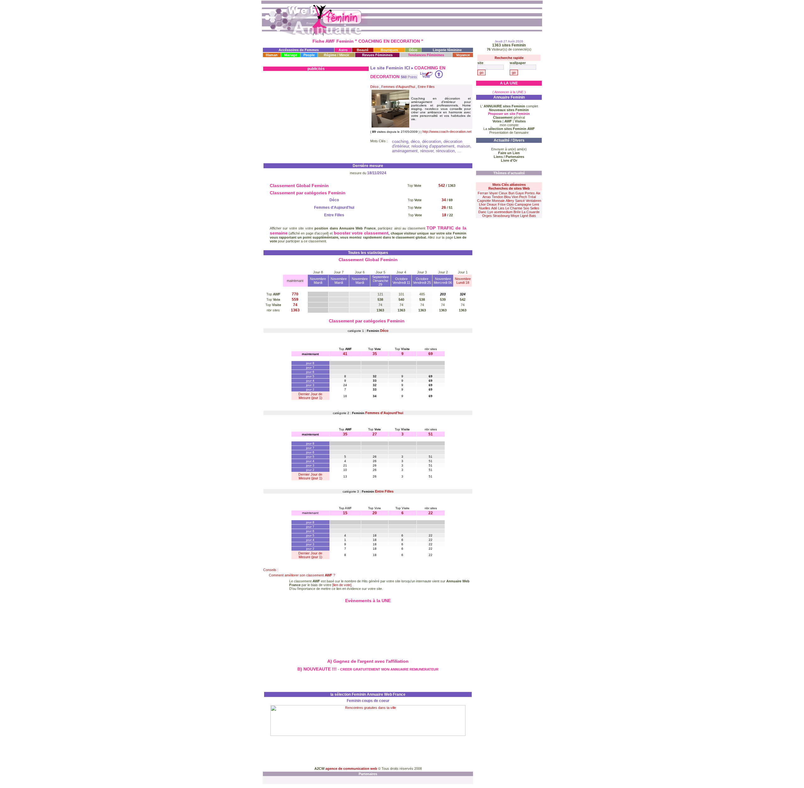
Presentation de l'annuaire (509, 132)
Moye (515, 216)
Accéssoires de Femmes (299, 50)
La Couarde (531, 212)
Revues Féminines (377, 55)
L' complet (509, 106)
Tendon (497, 197)
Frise (502, 204)
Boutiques (389, 50)
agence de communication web (351, 768)
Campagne (523, 204)
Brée (517, 212)
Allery (510, 200)
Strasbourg (501, 216)
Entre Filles (426, 87)
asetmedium (503, 212)
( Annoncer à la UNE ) (509, 92)
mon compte (509, 125)
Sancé (520, 200)
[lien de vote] (341, 585)
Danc (482, 212)
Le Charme (513, 208)
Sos (526, 208)
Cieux (503, 193)
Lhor (482, 204)
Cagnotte (484, 200)
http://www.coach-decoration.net (446, 131)
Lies (501, 208)
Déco (413, 50)
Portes (530, 193)
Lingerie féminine (447, 50)
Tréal (532, 197)
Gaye (519, 193)
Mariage (290, 55)
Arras (486, 197)
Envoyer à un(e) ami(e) (509, 149)
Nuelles (484, 208)
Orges (487, 216)
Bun (511, 193)
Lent (535, 204)
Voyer (493, 193)
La (509, 129)
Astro (343, 50)
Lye (490, 212)
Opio (510, 204)
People (309, 55)
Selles (534, 208)
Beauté (362, 50)
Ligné (524, 216)
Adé (494, 208)
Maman (272, 55)
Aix (538, 193)
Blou (507, 197)
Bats (532, 216)
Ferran (483, 193)
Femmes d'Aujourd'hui (398, 87)
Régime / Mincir (336, 55)
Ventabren (533, 200)
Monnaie (498, 200)
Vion (515, 197)
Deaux (492, 204)
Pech (523, 197)
